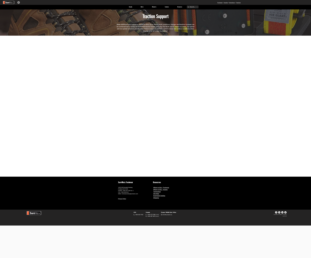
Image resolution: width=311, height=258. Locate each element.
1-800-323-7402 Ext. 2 (128, 190)
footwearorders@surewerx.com (130, 193)
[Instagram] (279, 212)
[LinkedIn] (282, 212)
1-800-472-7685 (151, 214)
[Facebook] (276, 212)
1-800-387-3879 (151, 216)
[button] (130, 7)
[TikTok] (285, 212)
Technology (157, 191)
